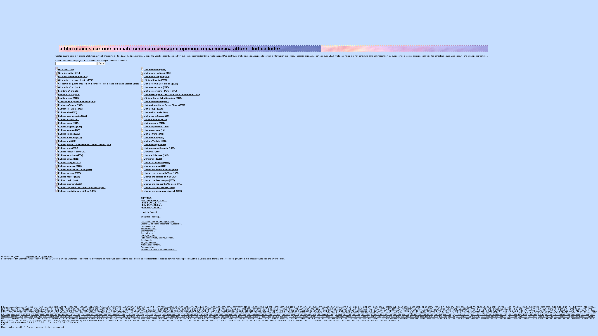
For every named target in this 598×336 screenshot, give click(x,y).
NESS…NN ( (503, 309)
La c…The (558, 316)
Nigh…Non (312, 315)
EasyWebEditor (32, 256)
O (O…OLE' (547, 309)
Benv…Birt (168, 313)
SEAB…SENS (244, 311)
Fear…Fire (87, 318)
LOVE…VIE (347, 309)
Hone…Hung (15, 315)
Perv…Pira (580, 318)
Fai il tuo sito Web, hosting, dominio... (158, 238)
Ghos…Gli (150, 318)
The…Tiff (260, 320)
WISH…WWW (581, 311)
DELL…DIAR (466, 307)
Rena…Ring (502, 315)
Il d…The (27, 318)
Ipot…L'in (262, 318)
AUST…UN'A (189, 307)
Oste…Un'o (365, 315)
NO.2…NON (513, 309)
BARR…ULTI (475, 311)
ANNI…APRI (156, 307)
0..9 (28, 322)
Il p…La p (380, 315)
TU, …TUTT (453, 311)
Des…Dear (575, 316)
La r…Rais (483, 315)
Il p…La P (544, 318)
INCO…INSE (202, 309)
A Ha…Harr (581, 313)
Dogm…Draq (10, 318)
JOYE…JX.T (262, 309)
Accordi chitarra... (149, 247)
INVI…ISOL (220, 309)
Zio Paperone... (148, 231)
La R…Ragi (60, 320)
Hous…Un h (219, 318)
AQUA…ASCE (166, 307)
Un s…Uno (73, 316)
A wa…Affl (301, 316)
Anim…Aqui (344, 316)
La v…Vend (341, 320)
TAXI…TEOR (389, 311)
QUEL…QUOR (122, 311)
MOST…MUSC (458, 309)
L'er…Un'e (69, 318)
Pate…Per (405, 315)
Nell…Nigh (304, 315)
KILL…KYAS (282, 309)
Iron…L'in (68, 315)
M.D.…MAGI (358, 309)
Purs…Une (447, 315)
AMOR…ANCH (134, 307)
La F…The (123, 318)
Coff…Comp (276, 313)
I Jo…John (279, 318)
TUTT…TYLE (463, 311)
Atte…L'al (104, 313)
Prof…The (14, 320)
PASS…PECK (22, 311)
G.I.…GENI (55, 309)
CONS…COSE (409, 307)
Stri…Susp (55, 316)
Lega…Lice (335, 318)
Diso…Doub (369, 313)
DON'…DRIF (497, 307)
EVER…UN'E (562, 307)
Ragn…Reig (70, 320)
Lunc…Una (175, 315)
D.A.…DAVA (445, 307)
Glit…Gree (158, 318)
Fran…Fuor (105, 318)
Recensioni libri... (149, 228)
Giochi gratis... (147, 240)
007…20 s (267, 316)
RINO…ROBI (179, 311)
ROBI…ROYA (189, 311)
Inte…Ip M (255, 318)
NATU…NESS (492, 309)
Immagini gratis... (149, 235)
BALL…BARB (210, 307)
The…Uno (227, 320)
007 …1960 (28, 307)
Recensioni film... (149, 226)
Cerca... (4, 325)
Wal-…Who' (379, 320)
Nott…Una (329, 315)
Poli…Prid (429, 315)
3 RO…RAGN (135, 311)
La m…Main (389, 318)
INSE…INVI (211, 309)
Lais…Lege (140, 315)
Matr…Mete (232, 315)
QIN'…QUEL (111, 311)
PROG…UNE (99, 311)
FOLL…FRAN (21, 309)
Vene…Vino (350, 320)
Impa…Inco (238, 318)
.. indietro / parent (149, 212)
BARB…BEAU (221, 307)
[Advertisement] (503, 23)
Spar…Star (38, 316)
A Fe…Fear (78, 318)
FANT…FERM (583, 307)
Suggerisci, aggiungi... (151, 217)
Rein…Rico (79, 320)
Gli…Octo (338, 315)
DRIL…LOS (507, 307)
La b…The (213, 313)
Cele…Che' (494, 316)
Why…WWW (389, 320)
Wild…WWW (253, 316)
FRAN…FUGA (32, 309)
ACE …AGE (78, 307)
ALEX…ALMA (99, 307)
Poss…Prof (5, 320)
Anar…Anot (79, 313)
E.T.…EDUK (517, 307)
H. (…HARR (124, 309)
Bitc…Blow (176, 313)
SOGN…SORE (301, 311)
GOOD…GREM (99, 309)
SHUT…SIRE (278, 311)
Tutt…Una (153, 316)
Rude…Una (107, 320)
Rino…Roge (512, 315)
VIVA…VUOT (548, 311)
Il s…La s (548, 315)
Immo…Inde (44, 315)
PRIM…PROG (88, 311)
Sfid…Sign (165, 320)
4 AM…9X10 (48, 307)
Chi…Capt (230, 313)
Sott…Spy (192, 320)
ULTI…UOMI (486, 311)
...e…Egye (409, 313)
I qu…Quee (32, 320)
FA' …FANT (573, 307)
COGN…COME (385, 307)
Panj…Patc (397, 315)
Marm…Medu (409, 318)
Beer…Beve (414, 316)
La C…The (322, 313)
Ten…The (253, 320)
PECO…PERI (32, 311)
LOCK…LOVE (336, 309)
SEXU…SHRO (267, 311)
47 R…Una (17, 313)
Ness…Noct (480, 318)
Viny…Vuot (360, 320)
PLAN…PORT (65, 311)
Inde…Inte (53, 315)
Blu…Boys (185, 313)
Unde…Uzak (180, 316)
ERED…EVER (551, 307)
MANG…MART (379, 309)
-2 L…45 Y (9, 313)
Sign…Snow (174, 320)
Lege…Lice (149, 315)
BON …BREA (274, 307)
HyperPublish (47, 256)
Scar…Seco (575, 315)
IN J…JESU (242, 309)
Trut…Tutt (145, 316)
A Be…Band (395, 316)
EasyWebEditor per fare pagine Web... (158, 221)
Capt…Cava (239, 313)
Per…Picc (414, 315)
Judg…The (102, 315)
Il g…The (174, 318)
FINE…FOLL (11, 309)
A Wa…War (234, 316)
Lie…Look (157, 315)
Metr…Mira (242, 315)
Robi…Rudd (97, 320)
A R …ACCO (69, 307)
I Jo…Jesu (85, 315)
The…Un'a (386, 316)
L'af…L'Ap (369, 316)
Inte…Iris (61, 315)
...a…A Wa (293, 316)
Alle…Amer (59, 313)
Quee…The (41, 320)
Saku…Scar (565, 315)
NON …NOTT (524, 309)
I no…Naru (461, 318)
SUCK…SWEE (356, 311)
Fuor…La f (114, 318)
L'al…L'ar (111, 313)
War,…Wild (243, 316)
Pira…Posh (589, 318)
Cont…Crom (532, 316)
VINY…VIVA (537, 311)
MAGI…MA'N (368, 309)
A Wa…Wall (369, 320)
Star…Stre (47, 316)
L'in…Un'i (270, 318)
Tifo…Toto (269, 320)
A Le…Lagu (130, 315)
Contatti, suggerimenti (54, 327)
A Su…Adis (35, 313)
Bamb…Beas (148, 313)
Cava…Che (248, 313)
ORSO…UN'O (580, 309)
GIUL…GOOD (87, 309)
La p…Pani (388, 315)
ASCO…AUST (177, 307)
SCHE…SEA (234, 311)
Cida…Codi (267, 313)
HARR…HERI (134, 309)
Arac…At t (353, 316)
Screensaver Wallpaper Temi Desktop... (159, 249)
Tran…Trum (135, 316)
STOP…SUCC (344, 311)
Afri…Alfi (308, 316)
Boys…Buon (194, 313)
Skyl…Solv (19, 316)
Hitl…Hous (210, 318)
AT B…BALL (199, 307)
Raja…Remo (493, 315)
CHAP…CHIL (352, 307)
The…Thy (109, 316)
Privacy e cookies (34, 327)
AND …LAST (293, 309)
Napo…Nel (295, 315)
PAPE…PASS (11, 311)
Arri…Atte (96, 313)
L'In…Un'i (76, 315)
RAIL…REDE (146, 311)
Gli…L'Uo (303, 320)
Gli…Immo (35, 315)
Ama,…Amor (325, 316)
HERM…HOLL (146, 309)
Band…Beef (405, 316)
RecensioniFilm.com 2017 (13, 327)
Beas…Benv (158, 313)
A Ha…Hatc (192, 318)
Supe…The (218, 320)
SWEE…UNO (367, 311)
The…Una (221, 313)
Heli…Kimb (112, 315)
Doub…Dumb (379, 313)
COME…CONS (397, 307)
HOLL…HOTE (157, 309)
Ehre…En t (417, 313)
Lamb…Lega (325, 318)
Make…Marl (398, 318)
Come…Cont (522, 316)
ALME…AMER (110, 307)
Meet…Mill (418, 318)
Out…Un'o (530, 318)
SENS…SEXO (255, 311)
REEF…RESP (156, 311)
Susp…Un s (64, 316)
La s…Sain (557, 315)
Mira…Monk (251, 315)
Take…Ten (245, 320)
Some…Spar (28, 316)
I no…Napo (286, 315)
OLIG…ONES (557, 309)
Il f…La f (496, 313)
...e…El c (43, 318)
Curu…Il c (306, 313)
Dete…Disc (359, 313)
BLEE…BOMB (262, 307)
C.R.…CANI (308, 307)
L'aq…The (377, 316)
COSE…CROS (421, 307)
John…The (288, 318)
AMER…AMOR (122, 307)
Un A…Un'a (128, 313)
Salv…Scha (140, 320)
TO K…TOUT (421, 311)
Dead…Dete (350, 313)
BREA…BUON (285, 307)
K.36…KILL (272, 309)
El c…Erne (52, 318)
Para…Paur (562, 318)
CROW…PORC (433, 307)
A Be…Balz (139, 313)
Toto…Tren (277, 320)
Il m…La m (194, 315)
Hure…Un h (25, 315)
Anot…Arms (88, 313)
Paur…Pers (571, 318)
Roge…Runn (522, 315)
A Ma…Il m (185, 315)
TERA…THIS (399, 311)
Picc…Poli (422, 315)
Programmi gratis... (149, 242)
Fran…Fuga (480, 313)
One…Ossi (356, 315)
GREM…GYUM (112, 309)
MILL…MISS (423, 309)
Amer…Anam (69, 313)
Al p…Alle (51, 313)
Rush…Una (532, 315)
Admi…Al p (43, 313)
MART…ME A (391, 309)
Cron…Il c (542, 316)
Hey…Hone (5, 315)
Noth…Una (498, 318)
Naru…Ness (470, 318)
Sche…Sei (150, 320)
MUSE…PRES (469, 309)
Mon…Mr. (435, 318)
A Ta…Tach (83, 316)
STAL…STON (333, 311)
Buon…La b (203, 313)
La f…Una (503, 313)
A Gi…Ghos (140, 318)
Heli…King (298, 318)
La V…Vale (199, 316)
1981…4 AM (38, 307)
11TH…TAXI (378, 311)
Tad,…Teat (92, 316)
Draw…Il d (19, 318)
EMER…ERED (539, 307)
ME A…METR (401, 309)
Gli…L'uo (161, 316)
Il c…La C (314, 313)
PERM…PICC (43, 311)
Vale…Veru (208, 316)
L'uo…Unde (170, 316)
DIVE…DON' (486, 307)
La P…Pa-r (553, 318)
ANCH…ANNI (145, 307)
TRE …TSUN (443, 311)
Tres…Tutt (286, 320)
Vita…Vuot (225, 316)
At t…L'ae (361, 316)
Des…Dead (340, 313)
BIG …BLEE (252, 307)
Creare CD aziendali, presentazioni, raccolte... (161, 224)
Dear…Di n (584, 316)
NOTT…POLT (535, 309)
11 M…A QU (59, 307)
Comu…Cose (286, 313)
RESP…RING (168, 311)
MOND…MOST (446, 309)
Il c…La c (549, 316)
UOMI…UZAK (496, 311)
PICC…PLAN (54, 311)
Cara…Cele (485, 316)
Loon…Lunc (166, 315)
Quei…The (465, 315)
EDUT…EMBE (528, 307)
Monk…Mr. (260, 315)
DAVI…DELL (455, 307)
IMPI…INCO (191, 309)
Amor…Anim (335, 316)
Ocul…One (347, 315)
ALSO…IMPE (181, 309)
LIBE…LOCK (326, 309)
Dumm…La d (390, 313)
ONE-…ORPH (568, 309)
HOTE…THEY (169, 309)
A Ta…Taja (236, 320)
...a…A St (26, 313)
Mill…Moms (427, 318)
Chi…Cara (476, 316)
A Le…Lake (316, 318)
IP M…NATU (481, 309)
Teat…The (101, 316)
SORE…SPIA (312, 311)
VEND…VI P (518, 311)
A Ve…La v (190, 316)
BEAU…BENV (232, 307)
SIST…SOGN (289, 311)
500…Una (283, 316)
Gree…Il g (167, 318)
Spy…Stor (200, 320)
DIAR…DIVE (476, 307)
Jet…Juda (94, 315)
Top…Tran (126, 316)
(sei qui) (154, 200)
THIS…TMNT (410, 311)
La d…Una (399, 313)
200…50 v (275, 316)
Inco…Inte (247, 318)
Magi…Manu (213, 315)
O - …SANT (212, 311)
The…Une (22, 320)
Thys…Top (118, 316)
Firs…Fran (96, 318)
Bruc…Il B (451, 316)
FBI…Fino (462, 313)
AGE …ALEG (88, 307)
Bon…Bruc (443, 316)
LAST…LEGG (304, 309)
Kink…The (306, 318)
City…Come (512, 316)
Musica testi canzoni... (151, 245)
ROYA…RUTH (200, 311)
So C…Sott (184, 320)
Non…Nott (321, 315)
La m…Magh (203, 315)
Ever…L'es (436, 313)
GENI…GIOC (65, 309)
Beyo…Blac (424, 316)
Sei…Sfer (157, 320)
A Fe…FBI (454, 313)
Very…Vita (216, 316)
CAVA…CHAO (340, 307)
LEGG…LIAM (315, 309)
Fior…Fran (471, 313)
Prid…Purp (438, 315)
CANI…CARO (318, 307)
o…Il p (373, 315)
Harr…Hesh (591, 313)
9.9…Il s (541, 315)
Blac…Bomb (433, 316)
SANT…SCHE (223, 311)
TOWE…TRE (432, 311)
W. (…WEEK (559, 311)
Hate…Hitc (201, 318)
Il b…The (459, 316)
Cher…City (503, 316)
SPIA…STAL (322, 311)
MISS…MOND (433, 309)
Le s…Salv (132, 320)
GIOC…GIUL (76, 309)
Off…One (513, 318)
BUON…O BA (296, 307)
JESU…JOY (252, 309)
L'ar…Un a (120, 313)
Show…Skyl (9, 316)
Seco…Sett (585, 315)
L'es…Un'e (445, 313)
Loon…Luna (352, 318)
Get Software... (148, 233)
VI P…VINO (528, 311)
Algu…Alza (316, 316)
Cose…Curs (297, 313)
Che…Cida (258, 313)
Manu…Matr (223, 315)
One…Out (522, 318)
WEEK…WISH (569, 311)
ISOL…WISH (231, 309)
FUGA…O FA (44, 309)
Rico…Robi (88, 320)
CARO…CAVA (329, 307)
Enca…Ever (426, 313)
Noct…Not (489, 318)
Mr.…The (268, 315)
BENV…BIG (243, 307)
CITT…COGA (373, 307)
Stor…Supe (209, 320)
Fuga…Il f (488, 313)
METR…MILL (412, 309)
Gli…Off (507, 318)
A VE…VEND (508, 311)
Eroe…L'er (60, 318)
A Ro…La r (475, 315)
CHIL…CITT (362, 307)
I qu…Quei (457, 315)
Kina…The (121, 315)
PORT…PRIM (76, 311)
